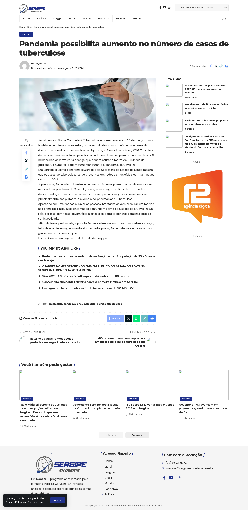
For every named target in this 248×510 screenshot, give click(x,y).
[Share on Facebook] (210, 66)
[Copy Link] (221, 66)
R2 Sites (159, 505)
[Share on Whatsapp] (136, 318)
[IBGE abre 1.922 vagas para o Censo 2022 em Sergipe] (150, 385)
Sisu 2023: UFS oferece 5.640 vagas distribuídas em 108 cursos (85, 276)
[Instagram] (169, 7)
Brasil (188, 112)
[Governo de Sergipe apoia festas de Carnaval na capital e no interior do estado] (97, 385)
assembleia (55, 303)
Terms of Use (35, 502)
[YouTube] (164, 7)
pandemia (70, 303)
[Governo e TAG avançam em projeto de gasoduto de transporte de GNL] (204, 385)
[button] (57, 500)
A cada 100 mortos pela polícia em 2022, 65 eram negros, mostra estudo (205, 89)
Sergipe (26, 34)
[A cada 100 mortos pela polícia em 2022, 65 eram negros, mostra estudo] (174, 90)
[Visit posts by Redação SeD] (24, 66)
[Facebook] (160, 7)
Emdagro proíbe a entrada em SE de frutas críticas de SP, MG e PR (87, 288)
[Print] (226, 66)
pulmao (101, 303)
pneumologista (86, 303)
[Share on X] (215, 66)
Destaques (191, 97)
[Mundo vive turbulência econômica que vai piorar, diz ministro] (174, 109)
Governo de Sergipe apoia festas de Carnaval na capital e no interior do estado (97, 408)
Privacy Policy (14, 502)
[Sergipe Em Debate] (32, 8)
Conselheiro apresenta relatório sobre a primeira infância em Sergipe (90, 282)
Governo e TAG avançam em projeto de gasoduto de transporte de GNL (203, 408)
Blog (29, 27)
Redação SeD (39, 63)
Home (22, 27)
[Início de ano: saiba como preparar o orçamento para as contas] (174, 125)
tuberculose (114, 303)
